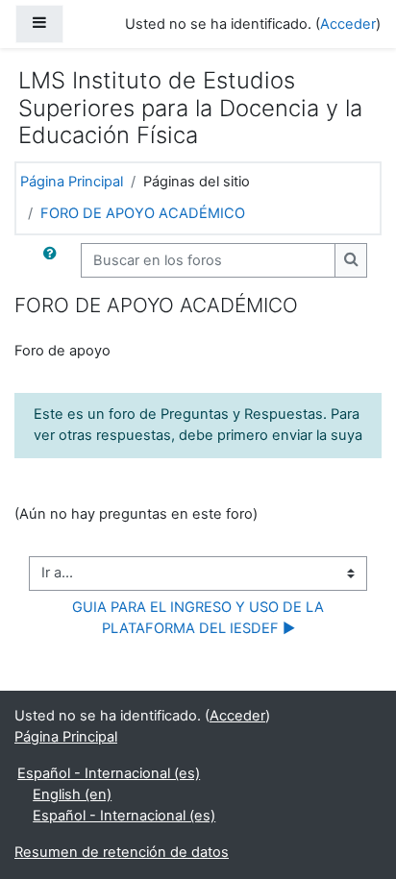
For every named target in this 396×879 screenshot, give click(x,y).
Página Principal (71, 181)
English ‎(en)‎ (72, 794)
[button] (53, 260)
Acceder (348, 24)
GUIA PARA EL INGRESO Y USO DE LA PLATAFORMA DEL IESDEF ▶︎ (200, 617)
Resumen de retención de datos (121, 852)
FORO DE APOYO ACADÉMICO (142, 213)
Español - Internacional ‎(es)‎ (108, 773)
